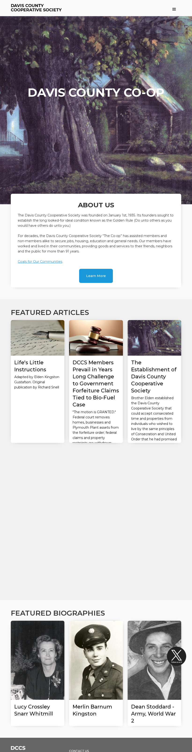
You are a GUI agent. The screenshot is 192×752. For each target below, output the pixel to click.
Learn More (96, 276)
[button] (174, 9)
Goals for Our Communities (40, 261)
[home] (37, 8)
